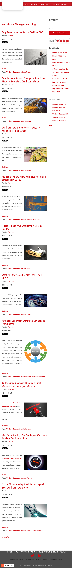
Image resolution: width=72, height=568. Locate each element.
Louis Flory (11, 36)
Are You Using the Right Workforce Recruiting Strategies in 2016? (24, 178)
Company (48, 4)
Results (41, 4)
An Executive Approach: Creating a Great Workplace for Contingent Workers (21, 384)
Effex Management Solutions (12, 5)
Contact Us (31, 552)
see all (50, 125)
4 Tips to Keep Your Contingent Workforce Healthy (22, 227)
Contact (64, 4)
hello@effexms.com (57, 559)
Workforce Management (13, 72)
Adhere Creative (48, 565)
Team (16, 552)
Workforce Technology (38, 376)
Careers (23, 552)
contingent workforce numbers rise (12, 458)
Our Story (9, 552)
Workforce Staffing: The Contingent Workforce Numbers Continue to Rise (24, 437)
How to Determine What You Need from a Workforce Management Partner (60, 82)
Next (8, 537)
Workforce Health (25, 268)
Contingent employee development (30, 219)
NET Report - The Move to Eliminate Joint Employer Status (59, 56)
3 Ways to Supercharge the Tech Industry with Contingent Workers (60, 72)
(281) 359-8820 (48, 559)
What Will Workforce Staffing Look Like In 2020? (22, 276)
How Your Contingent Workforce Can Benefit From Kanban (23, 322)
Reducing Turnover (26, 72)
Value (26, 4)
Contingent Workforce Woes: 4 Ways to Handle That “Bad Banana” (21, 129)
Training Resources (26, 376)
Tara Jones (11, 85)
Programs (33, 4)
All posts (4, 537)
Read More (5, 69)
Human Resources (26, 121)
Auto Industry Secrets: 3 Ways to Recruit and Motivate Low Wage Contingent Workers (23, 80)
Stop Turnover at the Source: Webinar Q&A (22, 32)
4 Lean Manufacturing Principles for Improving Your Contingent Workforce (24, 486)
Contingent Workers (26, 314)
